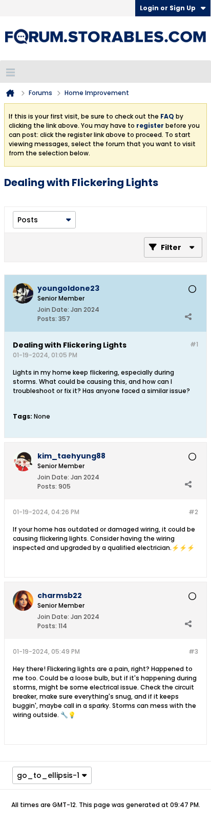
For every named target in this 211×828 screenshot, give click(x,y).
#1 (194, 344)
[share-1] (188, 316)
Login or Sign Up (168, 8)
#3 (193, 651)
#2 (193, 512)
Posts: (47, 318)
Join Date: (53, 309)
